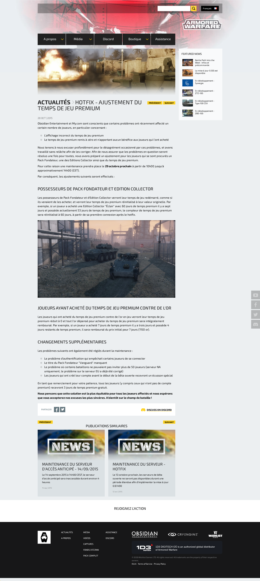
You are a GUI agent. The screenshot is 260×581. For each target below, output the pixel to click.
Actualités (54, 102)
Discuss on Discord (159, 409)
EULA (134, 564)
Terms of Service (145, 564)
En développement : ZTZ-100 (204, 91)
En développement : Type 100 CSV (204, 102)
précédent (155, 103)
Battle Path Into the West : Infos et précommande (204, 62)
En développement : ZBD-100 (204, 112)
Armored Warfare (44, 537)
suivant (169, 103)
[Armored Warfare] (202, 24)
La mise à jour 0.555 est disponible (206, 71)
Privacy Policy (160, 564)
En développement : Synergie (204, 81)
